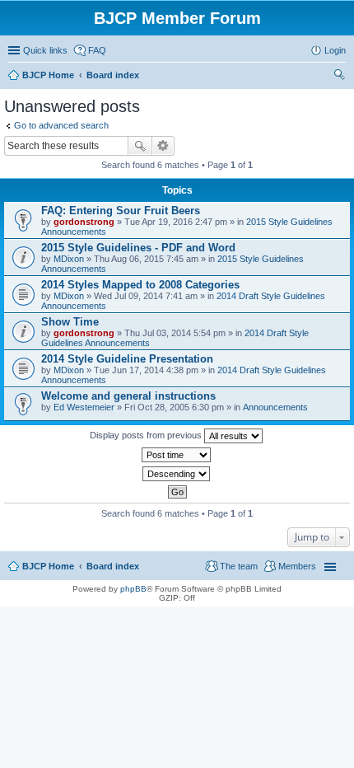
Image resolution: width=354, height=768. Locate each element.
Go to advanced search (61, 125)
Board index (112, 566)
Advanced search (163, 146)
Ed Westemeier (84, 407)
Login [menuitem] (335, 50)
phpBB (133, 588)
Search (140, 146)
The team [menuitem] (239, 566)
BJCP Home (48, 566)
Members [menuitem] (297, 566)
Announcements (275, 407)
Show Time (70, 322)
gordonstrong (84, 222)
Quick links (45, 50)
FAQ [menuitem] (97, 50)
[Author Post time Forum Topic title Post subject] (177, 454)
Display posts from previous (147, 435)
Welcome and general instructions (128, 396)
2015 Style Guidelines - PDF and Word (138, 247)
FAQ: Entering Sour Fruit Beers (120, 210)
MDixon (69, 259)
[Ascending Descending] (177, 473)
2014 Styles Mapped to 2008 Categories (140, 285)
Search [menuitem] (339, 76)
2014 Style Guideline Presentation (127, 359)
